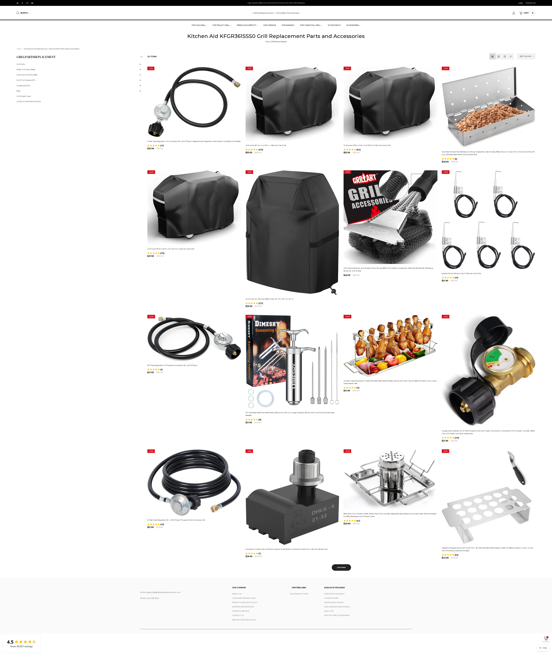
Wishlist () (530, 3)
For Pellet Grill (221, 25)
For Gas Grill (199, 25)
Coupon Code (331, 598)
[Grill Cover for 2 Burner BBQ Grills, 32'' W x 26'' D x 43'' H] (292, 232)
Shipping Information (243, 607)
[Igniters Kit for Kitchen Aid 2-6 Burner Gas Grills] (489, 219)
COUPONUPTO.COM (299, 594)
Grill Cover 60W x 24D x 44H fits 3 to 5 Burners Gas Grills (367, 145)
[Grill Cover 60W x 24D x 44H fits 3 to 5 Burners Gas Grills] (390, 104)
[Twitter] (17, 3)
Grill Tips (329, 611)
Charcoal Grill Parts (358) (27, 75)
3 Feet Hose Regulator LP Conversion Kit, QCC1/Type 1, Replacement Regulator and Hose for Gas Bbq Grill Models (193, 141)
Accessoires (352, 25)
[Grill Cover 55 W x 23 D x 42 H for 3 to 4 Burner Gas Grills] (194, 207)
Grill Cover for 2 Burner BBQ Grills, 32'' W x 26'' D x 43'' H (269, 299)
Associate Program (334, 594)
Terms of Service (240, 611)
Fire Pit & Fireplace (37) (26, 80)
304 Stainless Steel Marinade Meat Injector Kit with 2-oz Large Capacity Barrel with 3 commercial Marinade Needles (290, 413)
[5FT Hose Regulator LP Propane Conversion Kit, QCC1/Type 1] (194, 338)
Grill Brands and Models (337, 607)
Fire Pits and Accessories (337, 615)
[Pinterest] (27, 3)
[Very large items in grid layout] (505, 56)
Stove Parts (334, 25)
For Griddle (269, 25)
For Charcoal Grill (310, 25)
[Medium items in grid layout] (492, 56)
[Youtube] (32, 3)
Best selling (525, 56)
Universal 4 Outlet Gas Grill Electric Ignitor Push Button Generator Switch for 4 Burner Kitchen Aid (286, 549)
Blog (18, 91)
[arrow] (140, 64)
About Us (236, 594)
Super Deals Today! (334, 602)
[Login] (516, 13)
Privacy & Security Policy (244, 602)
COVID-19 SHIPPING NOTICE (29, 102)
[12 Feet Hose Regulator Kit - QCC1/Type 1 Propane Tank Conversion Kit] (194, 482)
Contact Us (238, 615)
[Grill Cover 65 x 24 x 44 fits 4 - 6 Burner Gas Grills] (292, 104)
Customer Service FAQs (244, 598)
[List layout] (511, 56)
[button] (155, 145)
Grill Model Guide (24, 96)
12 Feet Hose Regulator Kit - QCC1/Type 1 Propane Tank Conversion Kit (176, 520)
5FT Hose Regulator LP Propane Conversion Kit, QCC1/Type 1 (172, 365)
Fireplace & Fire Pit (247, 25)
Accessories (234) (23, 85)
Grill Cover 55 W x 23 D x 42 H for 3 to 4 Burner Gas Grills (170, 249)
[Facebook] (22, 3)
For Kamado (288, 25)
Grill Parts (21, 64)
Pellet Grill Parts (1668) (26, 70)
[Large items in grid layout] (499, 56)
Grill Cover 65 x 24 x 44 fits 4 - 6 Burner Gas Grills (266, 145)
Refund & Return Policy (244, 620)
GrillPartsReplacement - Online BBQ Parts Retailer (276, 13)
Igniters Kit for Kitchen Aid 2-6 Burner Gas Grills (461, 273)
